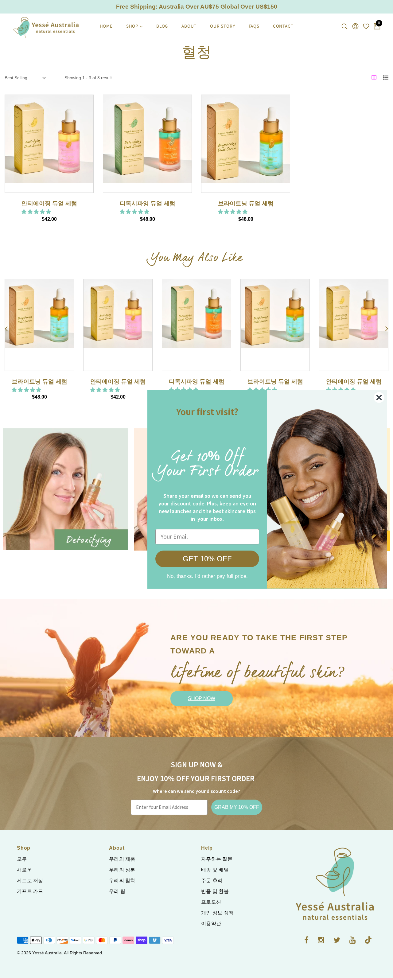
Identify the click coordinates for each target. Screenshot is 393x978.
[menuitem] (106, 26)
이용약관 (211, 923)
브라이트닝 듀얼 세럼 (246, 203)
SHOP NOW (201, 698)
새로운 (24, 869)
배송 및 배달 (215, 869)
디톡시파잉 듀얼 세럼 (147, 203)
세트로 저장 (30, 880)
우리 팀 (117, 891)
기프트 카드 (30, 891)
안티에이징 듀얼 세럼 (49, 203)
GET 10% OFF (207, 559)
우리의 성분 (122, 869)
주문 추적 (212, 880)
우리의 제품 (122, 859)
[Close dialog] (379, 397)
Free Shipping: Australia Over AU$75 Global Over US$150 (196, 6)
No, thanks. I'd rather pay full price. (207, 576)
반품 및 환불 (215, 891)
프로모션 (211, 902)
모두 (22, 859)
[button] (36, 211)
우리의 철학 (122, 880)
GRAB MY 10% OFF (236, 807)
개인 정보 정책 (217, 912)
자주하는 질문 (216, 859)
